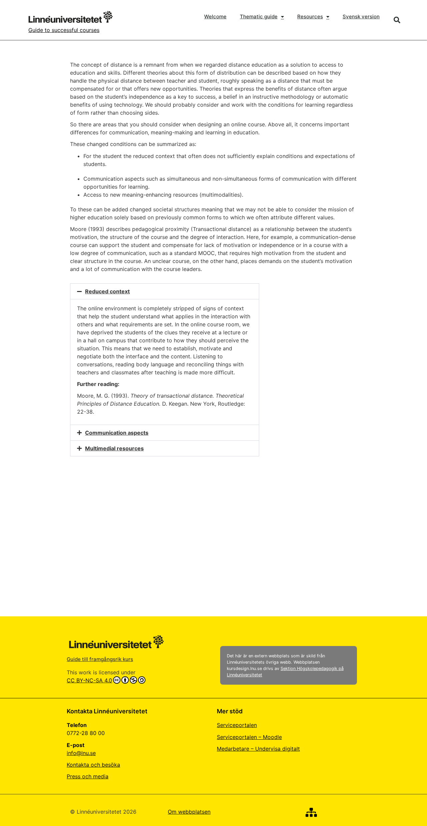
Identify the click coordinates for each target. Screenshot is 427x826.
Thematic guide (259, 16)
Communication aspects (116, 432)
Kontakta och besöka (93, 764)
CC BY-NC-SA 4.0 (89, 680)
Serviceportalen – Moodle (249, 737)
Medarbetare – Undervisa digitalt (258, 748)
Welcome (215, 16)
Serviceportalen (237, 725)
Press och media (87, 776)
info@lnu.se (81, 753)
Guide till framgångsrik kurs (100, 659)
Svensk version (361, 16)
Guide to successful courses (63, 30)
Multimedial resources (114, 448)
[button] (397, 20)
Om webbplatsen (189, 811)
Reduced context (107, 291)
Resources (310, 16)
